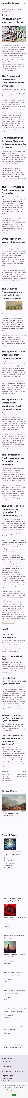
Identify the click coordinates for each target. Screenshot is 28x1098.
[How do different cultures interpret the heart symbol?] (10, 928)
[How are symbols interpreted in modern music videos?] (10, 1020)
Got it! (14, 1095)
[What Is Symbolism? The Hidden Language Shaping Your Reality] (10, 863)
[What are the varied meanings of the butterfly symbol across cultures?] (10, 1038)
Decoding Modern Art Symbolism (21, 774)
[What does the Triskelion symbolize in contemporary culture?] (10, 984)
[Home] (2, 9)
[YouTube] (6, 1061)
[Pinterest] (9, 1061)
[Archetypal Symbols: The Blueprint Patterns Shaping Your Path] (10, 844)
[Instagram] (3, 1061)
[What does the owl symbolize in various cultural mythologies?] (10, 965)
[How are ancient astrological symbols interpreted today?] (10, 910)
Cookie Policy (6, 1080)
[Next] (23, 809)
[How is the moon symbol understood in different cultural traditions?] (10, 1002)
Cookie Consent (7, 1078)
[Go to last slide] (4, 809)
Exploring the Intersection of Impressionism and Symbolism (6, 776)
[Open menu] (24, 3)
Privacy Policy (10, 1090)
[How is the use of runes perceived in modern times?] (10, 947)
